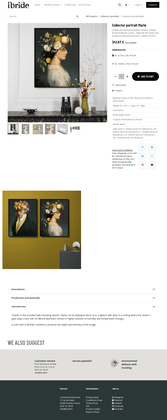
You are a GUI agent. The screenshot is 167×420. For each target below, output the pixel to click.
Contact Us (153, 4)
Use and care (19, 306)
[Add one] (127, 76)
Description (18, 289)
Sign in (138, 4)
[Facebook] (142, 147)
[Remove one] (115, 76)
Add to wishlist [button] (120, 85)
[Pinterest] (142, 165)
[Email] (152, 165)
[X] (152, 147)
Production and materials (26, 297)
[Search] (77, 16)
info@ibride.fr (41, 372)
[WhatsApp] (152, 156)
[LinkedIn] (142, 156)
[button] (119, 5)
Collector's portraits (109, 16)
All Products (91, 16)
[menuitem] (38, 5)
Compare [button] (118, 90)
